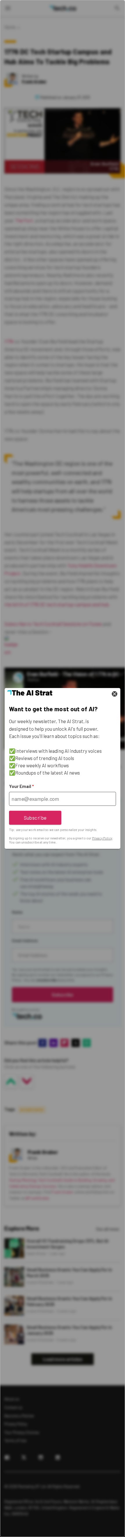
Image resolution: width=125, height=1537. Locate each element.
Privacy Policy (102, 838)
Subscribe (35, 818)
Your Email (21, 786)
